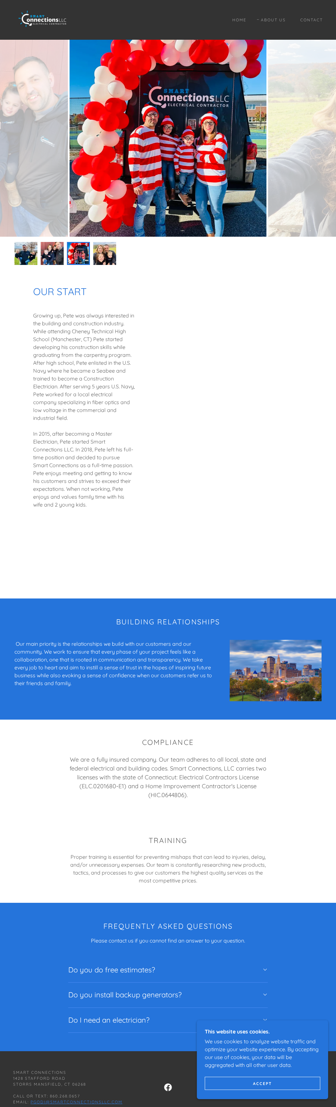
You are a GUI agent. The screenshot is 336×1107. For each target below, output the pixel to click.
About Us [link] (273, 19)
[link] (44, 19)
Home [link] (239, 19)
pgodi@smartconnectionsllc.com (76, 1101)
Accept (262, 1083)
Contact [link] (311, 19)
